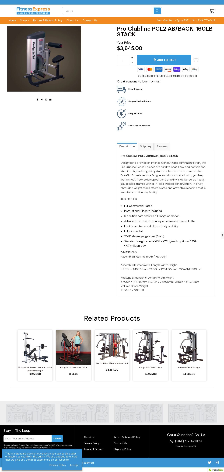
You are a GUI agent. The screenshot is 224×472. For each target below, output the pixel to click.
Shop (23, 20)
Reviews (162, 146)
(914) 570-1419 (205, 20)
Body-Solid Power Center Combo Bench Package (35, 369)
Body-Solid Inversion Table (73, 367)
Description (127, 146)
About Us (72, 20)
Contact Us (90, 20)
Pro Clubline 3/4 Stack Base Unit (112, 363)
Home (12, 20)
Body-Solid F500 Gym (189, 367)
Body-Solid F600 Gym (150, 367)
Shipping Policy (122, 449)
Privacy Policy (92, 443)
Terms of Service (93, 449)
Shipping (145, 146)
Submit (57, 438)
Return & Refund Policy (47, 20)
